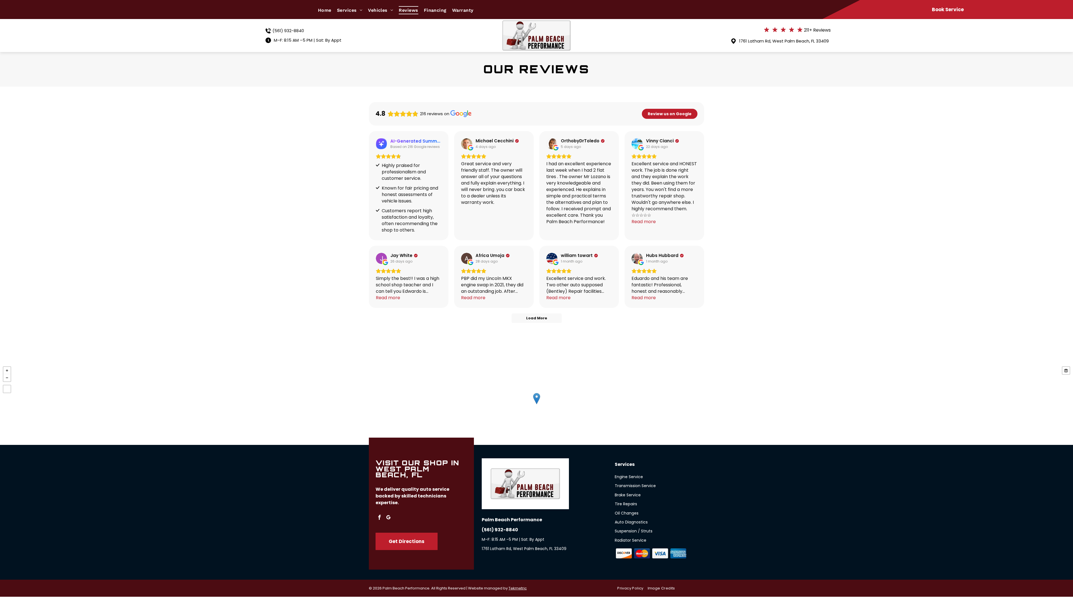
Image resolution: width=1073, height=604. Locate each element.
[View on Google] (466, 143)
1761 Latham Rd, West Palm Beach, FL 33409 (784, 41)
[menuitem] (327, 10)
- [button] (7, 377)
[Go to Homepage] (536, 24)
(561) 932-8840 (288, 31)
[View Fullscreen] (7, 389)
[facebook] (379, 518)
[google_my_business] (388, 518)
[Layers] (1066, 370)
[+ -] (536, 404)
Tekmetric (518, 588)
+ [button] (7, 370)
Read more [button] (644, 221)
